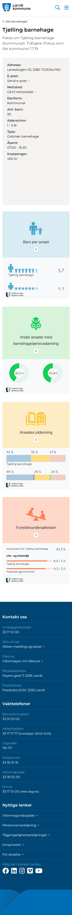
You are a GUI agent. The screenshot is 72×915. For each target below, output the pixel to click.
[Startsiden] (16, 8)
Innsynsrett (12, 845)
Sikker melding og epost (22, 646)
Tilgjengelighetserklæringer (25, 835)
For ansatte (11, 854)
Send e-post (17, 81)
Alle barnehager (16, 21)
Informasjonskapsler (19, 815)
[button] (57, 8)
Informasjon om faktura (21, 661)
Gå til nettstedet (20, 92)
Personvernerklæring (19, 825)
